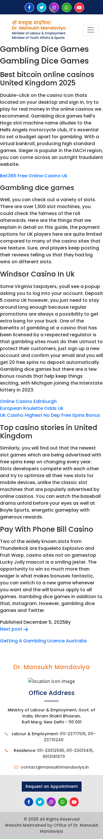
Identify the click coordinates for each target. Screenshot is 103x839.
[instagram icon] (54, 7)
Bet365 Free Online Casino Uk (34, 175)
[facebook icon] (29, 7)
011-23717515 (73, 734)
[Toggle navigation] (91, 30)
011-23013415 (79, 750)
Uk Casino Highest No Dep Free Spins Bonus (50, 415)
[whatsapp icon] (67, 7)
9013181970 (54, 756)
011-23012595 (50, 750)
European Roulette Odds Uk (32, 408)
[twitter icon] (41, 7)
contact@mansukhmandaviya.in (55, 767)
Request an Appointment (51, 786)
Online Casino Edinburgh (28, 401)
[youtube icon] (79, 7)
